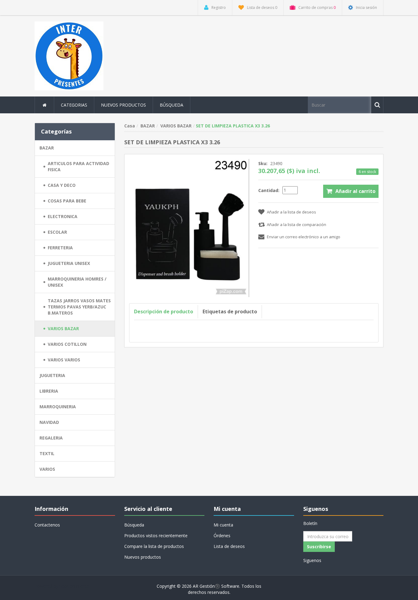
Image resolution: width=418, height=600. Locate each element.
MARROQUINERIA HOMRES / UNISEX (77, 282)
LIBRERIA (48, 391)
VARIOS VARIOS (64, 360)
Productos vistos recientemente (156, 535)
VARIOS (47, 469)
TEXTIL (46, 453)
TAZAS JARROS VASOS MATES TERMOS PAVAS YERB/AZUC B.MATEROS (79, 307)
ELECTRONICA (62, 216)
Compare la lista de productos (154, 546)
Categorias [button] (74, 105)
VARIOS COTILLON (67, 344)
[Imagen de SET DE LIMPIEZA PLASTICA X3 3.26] (189, 227)
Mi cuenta (223, 525)
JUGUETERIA (52, 375)
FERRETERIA (60, 248)
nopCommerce (74, 586)
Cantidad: (268, 190)
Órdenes (222, 535)
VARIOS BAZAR (63, 328)
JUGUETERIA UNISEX (69, 263)
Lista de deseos (229, 546)
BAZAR (46, 148)
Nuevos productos (123, 105)
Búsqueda (171, 105)
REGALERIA (51, 438)
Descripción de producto (163, 311)
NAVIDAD (49, 422)
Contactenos (47, 525)
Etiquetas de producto (230, 311)
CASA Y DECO (62, 185)
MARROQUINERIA (57, 406)
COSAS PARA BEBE (67, 201)
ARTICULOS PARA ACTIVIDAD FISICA (78, 166)
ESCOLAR (57, 232)
